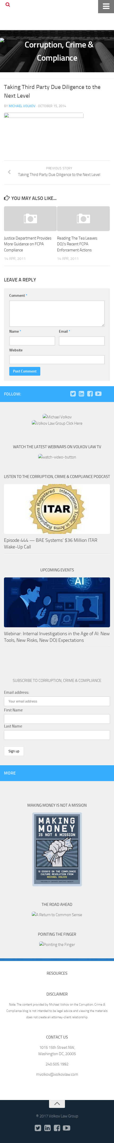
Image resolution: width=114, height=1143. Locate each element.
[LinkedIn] (81, 394)
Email (64, 331)
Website (16, 350)
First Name (13, 710)
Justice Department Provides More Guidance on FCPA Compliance (27, 244)
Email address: (16, 692)
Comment (18, 295)
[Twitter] (73, 394)
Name (15, 331)
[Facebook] (90, 394)
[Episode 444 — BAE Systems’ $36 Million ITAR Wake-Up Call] (57, 509)
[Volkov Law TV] (98, 394)
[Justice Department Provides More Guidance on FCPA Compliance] (30, 218)
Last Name (13, 726)
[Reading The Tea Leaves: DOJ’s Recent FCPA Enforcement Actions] (83, 218)
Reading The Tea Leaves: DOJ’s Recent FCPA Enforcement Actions (77, 244)
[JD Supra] (107, 394)
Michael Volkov (22, 106)
